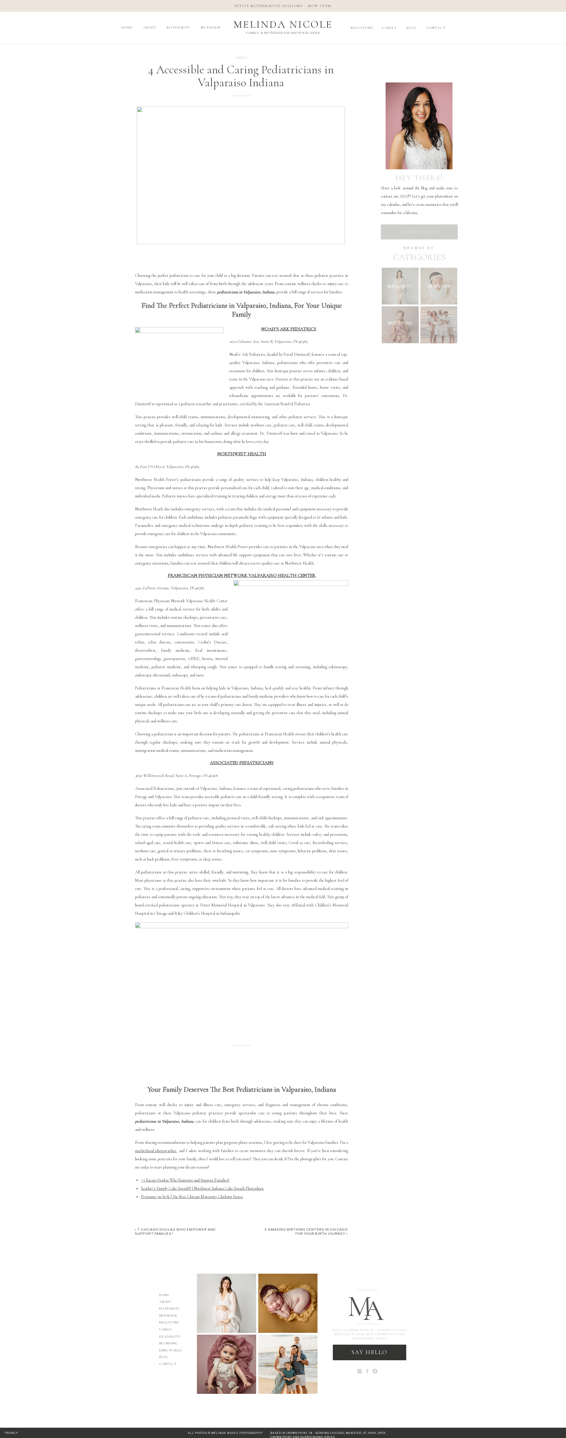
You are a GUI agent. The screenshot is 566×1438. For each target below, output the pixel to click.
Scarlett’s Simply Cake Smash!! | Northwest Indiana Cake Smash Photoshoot (202, 1188)
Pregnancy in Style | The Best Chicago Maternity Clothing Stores (192, 1196)
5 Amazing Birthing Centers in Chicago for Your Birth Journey (306, 1231)
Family (241, 57)
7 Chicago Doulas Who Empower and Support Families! (185, 1180)
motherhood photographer (155, 1150)
